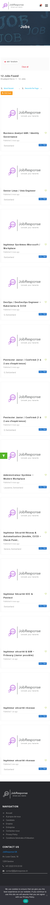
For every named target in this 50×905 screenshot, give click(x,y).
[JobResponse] (13, 5)
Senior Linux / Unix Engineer (19, 190)
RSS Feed (7, 93)
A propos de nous (13, 817)
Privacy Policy (11, 834)
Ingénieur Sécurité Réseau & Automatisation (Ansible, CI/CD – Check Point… (22, 536)
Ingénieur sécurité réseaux (19, 708)
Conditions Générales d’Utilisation (20, 838)
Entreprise (10, 827)
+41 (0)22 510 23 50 (13, 866)
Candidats (10, 820)
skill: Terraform (12, 62)
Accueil (9, 813)
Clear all (25, 67)
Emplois (9, 824)
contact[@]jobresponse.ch (17, 871)
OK (25, 901)
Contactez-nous (13, 831)
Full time (42, 145)
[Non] (46, 895)
